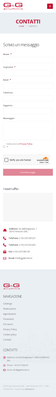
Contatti (7, 339)
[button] (50, 6)
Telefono (8, 92)
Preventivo (8, 319)
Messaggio (8, 118)
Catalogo (7, 303)
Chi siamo (8, 324)
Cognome (9, 67)
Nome (7, 54)
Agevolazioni (9, 313)
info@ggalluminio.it (21, 370)
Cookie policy (9, 334)
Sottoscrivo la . (19, 145)
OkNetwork (29, 389)
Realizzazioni (9, 308)
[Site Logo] (13, 6)
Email (7, 80)
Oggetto (7, 105)
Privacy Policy (26, 143)
